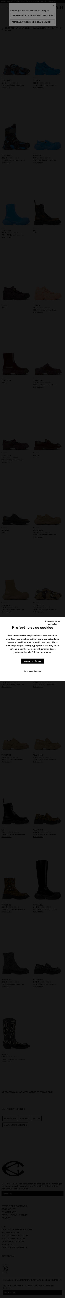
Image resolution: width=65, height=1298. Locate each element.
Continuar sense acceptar (52, 622)
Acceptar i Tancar (32, 661)
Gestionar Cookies (32, 671)
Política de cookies (41, 652)
